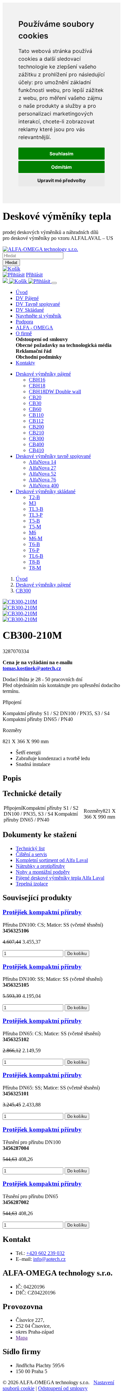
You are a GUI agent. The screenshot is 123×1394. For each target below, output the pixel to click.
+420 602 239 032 (45, 1253)
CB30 (35, 403)
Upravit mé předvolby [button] (61, 180)
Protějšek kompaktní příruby (42, 912)
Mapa (22, 1337)
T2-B (34, 497)
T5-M (35, 526)
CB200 (36, 427)
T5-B (34, 521)
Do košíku (77, 953)
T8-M (35, 568)
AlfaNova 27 (42, 468)
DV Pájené (27, 298)
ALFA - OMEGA (34, 327)
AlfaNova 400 (44, 485)
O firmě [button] (24, 333)
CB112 (36, 421)
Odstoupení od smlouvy (63, 1388)
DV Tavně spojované (38, 304)
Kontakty (25, 363)
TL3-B (36, 509)
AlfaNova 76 (42, 479)
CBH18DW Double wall (55, 391)
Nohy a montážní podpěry (43, 872)
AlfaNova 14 (42, 462)
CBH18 (37, 385)
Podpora (24, 321)
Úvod (22, 292)
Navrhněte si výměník (38, 316)
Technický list (30, 848)
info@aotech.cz (49, 1259)
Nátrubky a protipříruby (40, 866)
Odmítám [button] (61, 167)
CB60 (35, 409)
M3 (32, 503)
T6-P (34, 550)
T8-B (34, 562)
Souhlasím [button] (61, 153)
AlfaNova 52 (42, 474)
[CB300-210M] (20, 601)
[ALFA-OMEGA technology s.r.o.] (40, 249)
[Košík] (11, 269)
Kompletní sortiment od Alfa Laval (52, 860)
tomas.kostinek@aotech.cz (32, 668)
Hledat (11, 262)
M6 (32, 532)
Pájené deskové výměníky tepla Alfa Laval (60, 878)
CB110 (36, 415)
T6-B (34, 544)
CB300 (36, 438)
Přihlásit (34, 274)
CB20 (35, 397)
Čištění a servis (31, 854)
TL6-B (36, 556)
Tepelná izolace (32, 883)
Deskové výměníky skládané (45, 491)
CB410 (36, 450)
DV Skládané (30, 310)
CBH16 (37, 380)
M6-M (35, 538)
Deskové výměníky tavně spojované (53, 456)
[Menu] (54, 283)
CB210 (36, 432)
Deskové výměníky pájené (43, 374)
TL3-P (36, 515)
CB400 (36, 444)
